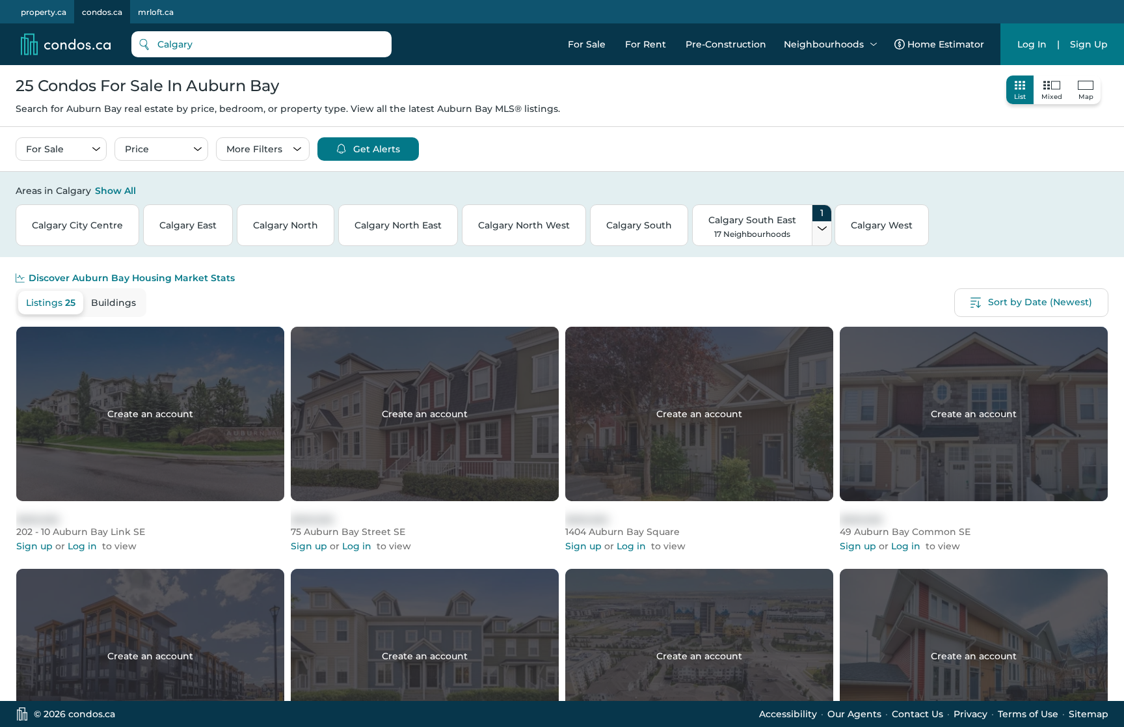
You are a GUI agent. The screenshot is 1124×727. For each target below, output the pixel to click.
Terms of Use (1028, 714)
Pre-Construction (726, 44)
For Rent (645, 44)
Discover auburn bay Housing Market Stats (132, 278)
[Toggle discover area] (1106, 190)
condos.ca (102, 12)
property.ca (43, 12)
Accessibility (788, 714)
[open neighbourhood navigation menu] (873, 44)
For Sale (587, 44)
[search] (261, 44)
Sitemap (1088, 714)
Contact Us (917, 714)
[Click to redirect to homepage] (66, 44)
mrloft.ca (156, 12)
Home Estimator (945, 44)
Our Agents (854, 714)
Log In (1032, 44)
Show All (115, 191)
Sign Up (1089, 44)
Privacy (970, 714)
